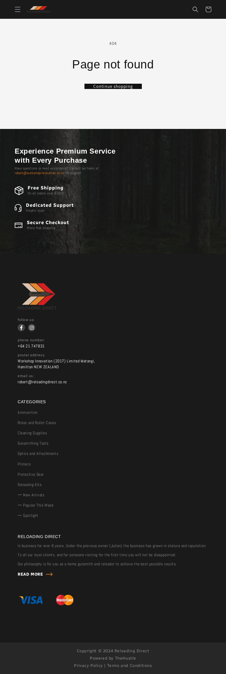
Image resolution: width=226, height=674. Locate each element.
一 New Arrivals (31, 494)
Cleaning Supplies (32, 433)
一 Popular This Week (36, 505)
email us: (26, 376)
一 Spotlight (28, 515)
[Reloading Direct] (37, 308)
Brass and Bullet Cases (37, 422)
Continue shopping (113, 86)
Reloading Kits (29, 484)
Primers (24, 464)
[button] (17, 9)
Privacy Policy (88, 665)
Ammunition (28, 412)
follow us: (26, 320)
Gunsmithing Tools (33, 443)
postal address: (31, 355)
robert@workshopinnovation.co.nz (39, 173)
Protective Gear (31, 474)
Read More (30, 574)
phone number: (31, 340)
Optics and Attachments (38, 453)
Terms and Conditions (129, 665)
